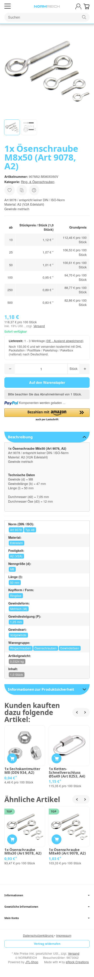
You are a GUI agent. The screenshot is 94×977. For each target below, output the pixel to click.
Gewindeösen (69, 648)
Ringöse (15, 595)
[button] (12, 127)
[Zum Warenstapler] (86, 6)
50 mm (14, 582)
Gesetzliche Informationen (21, 906)
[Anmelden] (78, 6)
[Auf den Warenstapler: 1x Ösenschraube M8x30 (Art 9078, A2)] (12, 839)
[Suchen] (84, 17)
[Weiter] (85, 712)
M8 (12, 569)
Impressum (63, 935)
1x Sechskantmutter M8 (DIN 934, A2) (22, 770)
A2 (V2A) (16, 556)
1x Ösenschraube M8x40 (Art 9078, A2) (67, 851)
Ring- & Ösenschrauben (37, 181)
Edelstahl (16, 543)
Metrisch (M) (18, 608)
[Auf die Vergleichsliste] (22, 190)
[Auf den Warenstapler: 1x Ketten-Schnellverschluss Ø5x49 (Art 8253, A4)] (56, 758)
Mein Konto (11, 918)
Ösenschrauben (46, 648)
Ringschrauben (20, 648)
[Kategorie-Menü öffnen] (7, 6)
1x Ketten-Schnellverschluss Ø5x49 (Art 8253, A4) (67, 772)
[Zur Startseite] (47, 6)
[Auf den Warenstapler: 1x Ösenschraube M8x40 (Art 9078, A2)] (56, 839)
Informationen (13, 895)
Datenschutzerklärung (38, 935)
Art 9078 (16, 530)
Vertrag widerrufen (47, 944)
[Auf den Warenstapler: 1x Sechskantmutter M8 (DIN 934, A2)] (12, 758)
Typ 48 (30, 530)
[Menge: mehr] (84, 369)
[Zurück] (76, 712)
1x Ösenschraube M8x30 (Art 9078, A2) (23, 851)
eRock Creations (77, 962)
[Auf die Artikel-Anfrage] (9, 190)
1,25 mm (16, 622)
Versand (39, 326)
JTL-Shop (31, 962)
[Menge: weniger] (9, 369)
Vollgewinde (18, 635)
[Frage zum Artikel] (34, 190)
